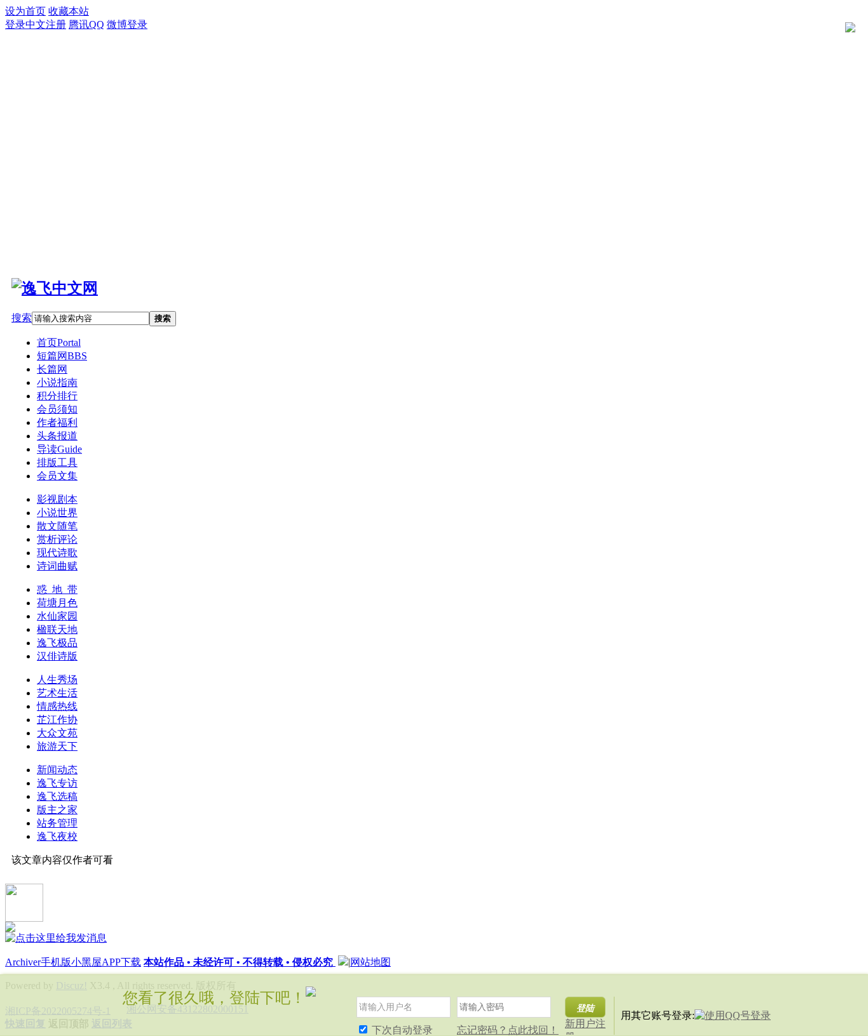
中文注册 (45, 24)
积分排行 (57, 395)
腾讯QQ (86, 24)
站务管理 (57, 823)
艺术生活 (57, 692)
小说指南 (57, 382)
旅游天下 (57, 746)
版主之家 (57, 809)
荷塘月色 (57, 602)
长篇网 (52, 369)
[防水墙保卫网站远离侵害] (343, 962)
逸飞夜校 (57, 836)
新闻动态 (57, 769)
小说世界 (57, 512)
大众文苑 (57, 732)
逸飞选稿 (57, 796)
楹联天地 (57, 629)
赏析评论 (57, 539)
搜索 (21, 317)
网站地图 (370, 962)
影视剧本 (57, 499)
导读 (59, 449)
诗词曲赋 (57, 566)
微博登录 (127, 24)
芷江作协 (57, 719)
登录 (15, 24)
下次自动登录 (401, 1030)
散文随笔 (57, 526)
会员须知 (57, 409)
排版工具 (57, 462)
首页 (59, 342)
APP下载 (121, 962)
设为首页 (25, 11)
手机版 (56, 962)
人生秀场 (57, 679)
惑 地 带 (57, 589)
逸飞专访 (57, 783)
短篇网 (62, 355)
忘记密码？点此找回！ (508, 1030)
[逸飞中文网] (54, 288)
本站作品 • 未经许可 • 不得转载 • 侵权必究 (240, 962)
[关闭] (853, 990)
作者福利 (57, 422)
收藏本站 (68, 11)
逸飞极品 (57, 642)
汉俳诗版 (57, 656)
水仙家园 (57, 616)
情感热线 (57, 706)
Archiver (23, 962)
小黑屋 (86, 962)
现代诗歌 (57, 552)
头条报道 (57, 435)
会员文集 (57, 475)
